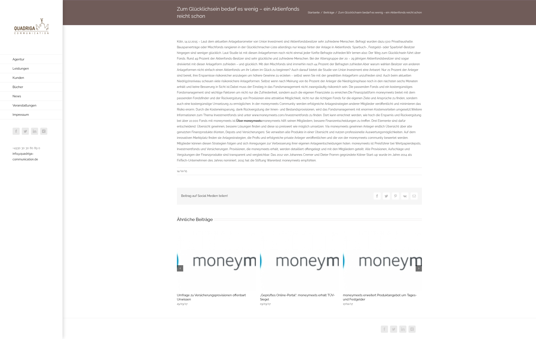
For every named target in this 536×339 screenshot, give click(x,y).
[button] (180, 268)
